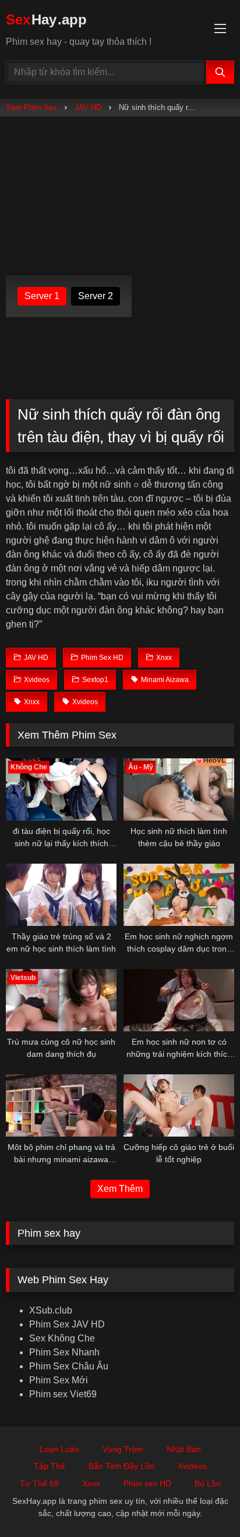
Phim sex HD (147, 1483)
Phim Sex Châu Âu (68, 1366)
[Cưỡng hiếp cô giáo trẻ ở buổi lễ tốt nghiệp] (178, 1105)
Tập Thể (49, 1466)
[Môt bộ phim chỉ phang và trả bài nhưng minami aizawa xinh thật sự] (61, 1105)
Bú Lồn (208, 1483)
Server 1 (41, 296)
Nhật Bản (184, 1449)
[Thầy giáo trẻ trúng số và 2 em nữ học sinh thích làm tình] (61, 895)
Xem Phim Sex (31, 107)
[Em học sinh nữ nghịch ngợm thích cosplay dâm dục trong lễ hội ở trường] (178, 895)
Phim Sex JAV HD (67, 1324)
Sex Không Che (62, 1338)
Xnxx (91, 1483)
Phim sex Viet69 (63, 1394)
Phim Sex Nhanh (64, 1352)
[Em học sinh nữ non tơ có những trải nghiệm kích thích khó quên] (178, 1000)
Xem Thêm (120, 1189)
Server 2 (95, 296)
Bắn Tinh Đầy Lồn (121, 1466)
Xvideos (192, 1466)
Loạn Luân (59, 1449)
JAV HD (88, 107)
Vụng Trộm (123, 1449)
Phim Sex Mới (58, 1380)
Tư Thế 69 (39, 1483)
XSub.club (50, 1310)
